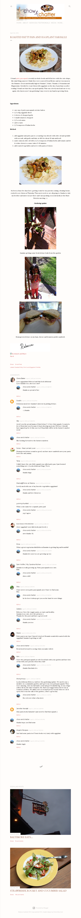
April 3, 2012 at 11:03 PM (44, 619)
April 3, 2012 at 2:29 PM (27, 587)
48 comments (19, 894)
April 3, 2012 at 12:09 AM (28, 461)
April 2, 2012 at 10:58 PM (44, 387)
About (25, 23)
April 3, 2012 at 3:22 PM (44, 469)
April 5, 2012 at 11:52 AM (36, 730)
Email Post (18, 364)
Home (19, 23)
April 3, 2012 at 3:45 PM (29, 609)
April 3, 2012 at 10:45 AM (28, 544)
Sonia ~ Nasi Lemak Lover (26, 448)
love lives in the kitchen (25, 524)
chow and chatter (29, 387)
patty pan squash (22, 78)
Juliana (18, 609)
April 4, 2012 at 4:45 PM (44, 695)
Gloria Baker (20, 378)
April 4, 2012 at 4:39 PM (44, 665)
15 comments (19, 841)
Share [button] (12, 364)
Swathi (18, 401)
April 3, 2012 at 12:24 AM (43, 483)
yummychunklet (22, 503)
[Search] (69, 6)
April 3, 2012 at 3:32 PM (44, 490)
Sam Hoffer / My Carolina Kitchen (28, 564)
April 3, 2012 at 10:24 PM (44, 510)
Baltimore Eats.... (21, 837)
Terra (18, 461)
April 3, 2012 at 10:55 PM (44, 595)
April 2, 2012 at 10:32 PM (29, 400)
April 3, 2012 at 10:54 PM (44, 573)
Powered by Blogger (42, 908)
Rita (17, 587)
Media (53, 23)
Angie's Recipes (22, 730)
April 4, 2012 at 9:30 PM (37, 719)
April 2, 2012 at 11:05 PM (43, 448)
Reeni (18, 633)
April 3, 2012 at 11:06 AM (49, 564)
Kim (17, 656)
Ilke (17, 421)
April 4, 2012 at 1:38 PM (33, 679)
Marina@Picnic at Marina (25, 483)
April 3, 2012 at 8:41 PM (29, 633)
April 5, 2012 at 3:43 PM (37, 741)
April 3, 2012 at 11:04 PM (37, 646)
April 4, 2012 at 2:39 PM (36, 708)
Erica (18, 544)
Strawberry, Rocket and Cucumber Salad (38, 890)
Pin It (12, 356)
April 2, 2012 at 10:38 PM (27, 421)
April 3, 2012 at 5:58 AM (41, 524)
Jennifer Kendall (22, 709)
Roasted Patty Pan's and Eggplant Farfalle (27, 367)
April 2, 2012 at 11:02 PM (37, 437)
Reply (18, 396)
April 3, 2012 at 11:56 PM (27, 656)
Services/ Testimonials (39, 23)
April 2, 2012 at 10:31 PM (33, 378)
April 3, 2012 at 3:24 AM (37, 503)
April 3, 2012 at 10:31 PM (44, 530)
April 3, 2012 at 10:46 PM (44, 551)
